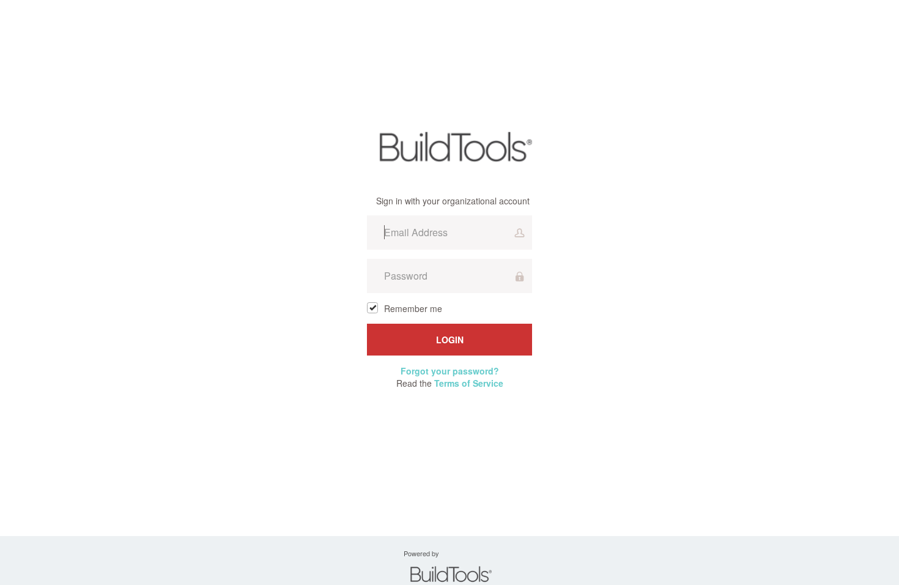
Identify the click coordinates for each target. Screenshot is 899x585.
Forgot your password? (450, 371)
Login (450, 339)
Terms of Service (468, 383)
